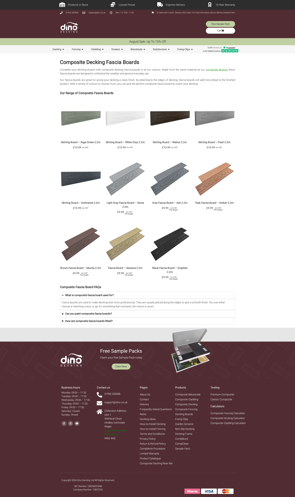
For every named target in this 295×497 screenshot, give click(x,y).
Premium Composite (222, 394)
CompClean (182, 443)
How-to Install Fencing (152, 428)
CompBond (181, 438)
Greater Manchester (115, 430)
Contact (144, 399)
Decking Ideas (148, 419)
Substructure (160, 49)
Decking (57, 49)
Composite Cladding (186, 399)
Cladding (96, 49)
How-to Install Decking (152, 424)
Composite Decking (186, 404)
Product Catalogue (150, 458)
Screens (115, 49)
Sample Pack (182, 448)
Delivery (144, 404)
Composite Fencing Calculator (227, 413)
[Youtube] (76, 423)
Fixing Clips (183, 49)
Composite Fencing (186, 409)
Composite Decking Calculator (227, 418)
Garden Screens (184, 424)
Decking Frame (183, 433)
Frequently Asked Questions (156, 409)
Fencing (76, 49)
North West (110, 434)
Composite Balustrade (188, 394)
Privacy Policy (148, 438)
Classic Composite (221, 399)
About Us (145, 394)
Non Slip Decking (184, 428)
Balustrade (136, 49)
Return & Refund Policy (153, 443)
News (143, 414)
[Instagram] (70, 423)
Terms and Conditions (152, 433)
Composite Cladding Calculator (228, 423)
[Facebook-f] (64, 423)
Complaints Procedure (152, 448)
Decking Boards (184, 414)
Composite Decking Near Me (156, 463)
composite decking (217, 69)
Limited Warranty (149, 453)
